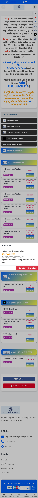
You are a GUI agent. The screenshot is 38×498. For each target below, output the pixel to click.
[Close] (35, 245)
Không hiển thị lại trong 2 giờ (26, 268)
